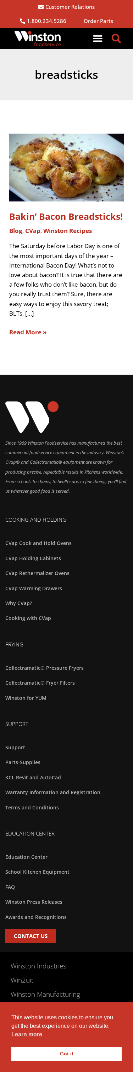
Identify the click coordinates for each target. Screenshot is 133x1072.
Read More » (27, 331)
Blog (15, 231)
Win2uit (22, 980)
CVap (32, 231)
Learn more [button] (26, 1034)
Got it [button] (66, 1053)
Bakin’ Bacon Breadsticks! (66, 216)
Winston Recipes (67, 231)
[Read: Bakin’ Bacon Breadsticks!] (66, 167)
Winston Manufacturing (45, 994)
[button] (98, 38)
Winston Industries (38, 966)
